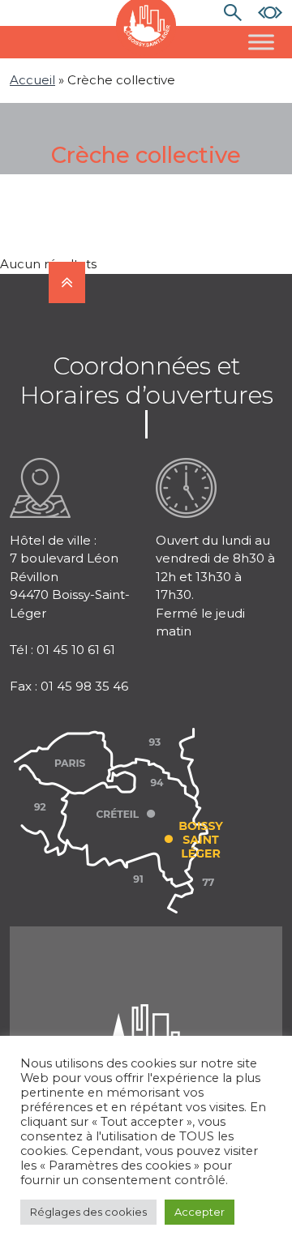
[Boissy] (146, 1024)
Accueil (32, 80)
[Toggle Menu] (261, 41)
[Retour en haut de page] (67, 282)
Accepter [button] (199, 1211)
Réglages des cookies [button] (88, 1211)
